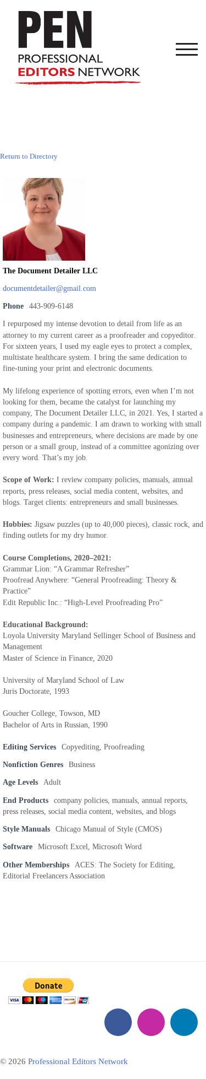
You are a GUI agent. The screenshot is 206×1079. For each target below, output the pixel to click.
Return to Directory (29, 156)
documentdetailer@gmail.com (49, 288)
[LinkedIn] (184, 1022)
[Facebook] (118, 1022)
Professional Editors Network (78, 1061)
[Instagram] (151, 1022)
